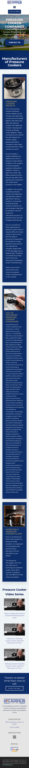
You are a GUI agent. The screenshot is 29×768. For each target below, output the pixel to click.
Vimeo (14, 618)
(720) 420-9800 (14, 11)
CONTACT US (14, 42)
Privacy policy (5, 763)
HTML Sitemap (14, 761)
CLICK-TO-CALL (14, 688)
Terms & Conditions (14, 763)
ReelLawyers (18, 615)
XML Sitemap (22, 761)
